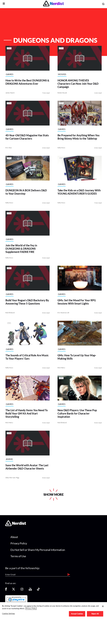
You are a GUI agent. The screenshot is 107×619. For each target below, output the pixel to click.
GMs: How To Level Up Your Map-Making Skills (77, 357)
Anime (9, 459)
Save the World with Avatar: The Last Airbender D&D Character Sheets (26, 467)
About (14, 537)
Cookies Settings (8, 614)
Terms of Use (18, 556)
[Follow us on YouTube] (30, 590)
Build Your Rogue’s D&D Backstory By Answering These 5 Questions (27, 302)
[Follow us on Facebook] (6, 590)
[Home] (15, 525)
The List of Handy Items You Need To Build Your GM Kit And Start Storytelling (26, 413)
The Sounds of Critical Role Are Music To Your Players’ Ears (27, 357)
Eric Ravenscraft (63, 313)
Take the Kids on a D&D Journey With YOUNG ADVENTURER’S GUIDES (79, 192)
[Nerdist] (53, 4)
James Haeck (9, 93)
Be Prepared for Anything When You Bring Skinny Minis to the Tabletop (78, 137)
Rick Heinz (61, 367)
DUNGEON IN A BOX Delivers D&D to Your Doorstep (26, 192)
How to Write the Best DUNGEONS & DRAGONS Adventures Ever (27, 82)
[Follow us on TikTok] (38, 590)
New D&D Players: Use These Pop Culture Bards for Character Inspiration (77, 413)
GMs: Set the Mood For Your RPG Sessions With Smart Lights (77, 302)
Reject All (95, 614)
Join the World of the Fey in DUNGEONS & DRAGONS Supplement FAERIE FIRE (21, 248)
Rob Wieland (10, 313)
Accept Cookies (77, 614)
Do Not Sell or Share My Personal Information (37, 550)
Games (9, 74)
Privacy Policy (18, 543)
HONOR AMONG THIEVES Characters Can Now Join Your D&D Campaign (78, 83)
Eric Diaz (8, 148)
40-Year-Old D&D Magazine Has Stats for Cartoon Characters (27, 137)
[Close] (103, 606)
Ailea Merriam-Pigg (12, 477)
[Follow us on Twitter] (13, 590)
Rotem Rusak (62, 93)
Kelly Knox (61, 148)
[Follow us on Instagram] (21, 590)
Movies (62, 74)
